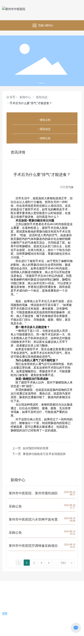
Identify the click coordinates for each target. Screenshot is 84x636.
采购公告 (15, 506)
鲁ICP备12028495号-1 (42, 619)
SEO (50, 604)
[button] (39, 83)
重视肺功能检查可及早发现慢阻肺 (44, 454)
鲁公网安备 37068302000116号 (45, 614)
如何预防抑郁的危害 (36, 448)
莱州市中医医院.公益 (49, 592)
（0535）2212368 (41, 587)
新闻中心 (25, 97)
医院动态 (42, 97)
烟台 (40, 604)
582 (63, 562)
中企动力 (30, 604)
